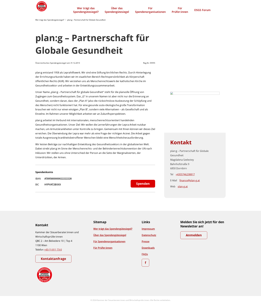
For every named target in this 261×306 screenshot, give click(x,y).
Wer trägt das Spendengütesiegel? (49, 20)
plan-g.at (183, 186)
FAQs (145, 254)
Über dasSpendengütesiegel (117, 10)
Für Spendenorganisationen (109, 241)
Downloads (148, 247)
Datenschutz (149, 235)
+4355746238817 (185, 174)
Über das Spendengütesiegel (109, 235)
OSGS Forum (202, 10)
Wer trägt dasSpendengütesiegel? (86, 10)
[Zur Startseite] (41, 6)
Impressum (148, 228)
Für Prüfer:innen (102, 247)
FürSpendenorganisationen (150, 10)
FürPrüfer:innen (180, 10)
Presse (145, 241)
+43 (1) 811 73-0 (53, 249)
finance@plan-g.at (189, 180)
